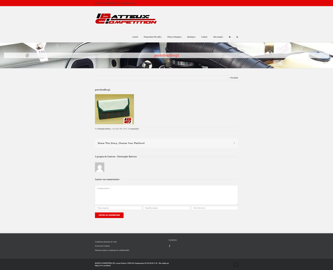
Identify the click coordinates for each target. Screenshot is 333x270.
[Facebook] (170, 246)
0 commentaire (134, 129)
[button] (237, 36)
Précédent (234, 78)
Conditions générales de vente (106, 242)
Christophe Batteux (104, 129)
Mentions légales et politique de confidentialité (112, 250)
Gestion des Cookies (102, 246)
